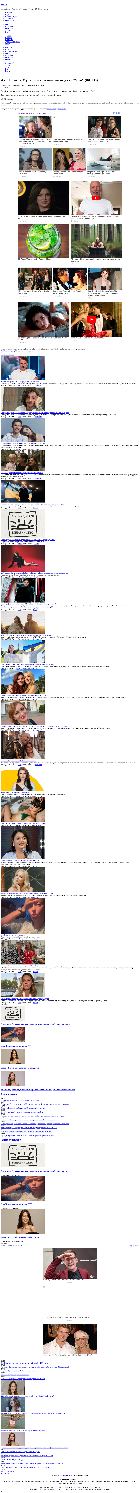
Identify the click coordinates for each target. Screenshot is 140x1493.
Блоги (7, 71)
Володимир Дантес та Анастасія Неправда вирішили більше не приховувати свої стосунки (35, 413)
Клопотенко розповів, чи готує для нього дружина (20, 382)
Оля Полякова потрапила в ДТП (13, 935)
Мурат (12, 351)
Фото (7, 67)
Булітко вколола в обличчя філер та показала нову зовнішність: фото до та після (33, 1413)
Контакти (8, 38)
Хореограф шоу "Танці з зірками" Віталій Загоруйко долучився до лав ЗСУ (29, 604)
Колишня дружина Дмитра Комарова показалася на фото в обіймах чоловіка (38, 1089)
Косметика (9, 28)
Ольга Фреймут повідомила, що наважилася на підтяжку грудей (25, 999)
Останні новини (9, 1094)
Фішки (7, 30)
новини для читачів (8, 1471)
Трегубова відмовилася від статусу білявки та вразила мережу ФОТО (27, 893)
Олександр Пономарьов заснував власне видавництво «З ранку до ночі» (28, 540)
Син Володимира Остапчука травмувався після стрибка (22, 473)
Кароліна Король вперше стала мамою (15, 792)
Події (7, 15)
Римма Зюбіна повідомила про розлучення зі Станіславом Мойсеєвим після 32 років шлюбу (35, 726)
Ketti (19, 385)
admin (20, 544)
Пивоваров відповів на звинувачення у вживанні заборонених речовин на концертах (33, 504)
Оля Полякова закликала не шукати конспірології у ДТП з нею (24, 695)
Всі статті (8, 13)
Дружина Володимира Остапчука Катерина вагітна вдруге (23, 443)
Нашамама (9, 40)
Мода (7, 24)
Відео (7, 32)
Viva (16, 351)
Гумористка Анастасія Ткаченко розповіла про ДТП (20, 860)
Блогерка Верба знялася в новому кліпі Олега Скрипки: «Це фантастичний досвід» (32, 966)
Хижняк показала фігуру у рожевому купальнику (23, 1430)
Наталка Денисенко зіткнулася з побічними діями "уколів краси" (27, 1396)
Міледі (7, 44)
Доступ (8, 36)
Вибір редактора (11, 1139)
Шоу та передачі (11, 16)
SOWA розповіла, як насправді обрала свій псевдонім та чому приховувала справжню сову (35, 573)
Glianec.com (67, 1475)
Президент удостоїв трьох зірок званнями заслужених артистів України (27, 664)
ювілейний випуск (26, 351)
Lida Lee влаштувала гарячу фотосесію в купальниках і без (23, 823)
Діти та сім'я (9, 18)
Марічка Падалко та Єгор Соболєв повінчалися (18, 761)
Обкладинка (9, 26)
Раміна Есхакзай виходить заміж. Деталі (20, 1068)
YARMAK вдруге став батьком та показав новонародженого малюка (26, 635)
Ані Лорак (5, 351)
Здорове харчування (12, 42)
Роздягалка (38, 825)
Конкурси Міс (10, 20)
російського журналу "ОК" (56, 109)
